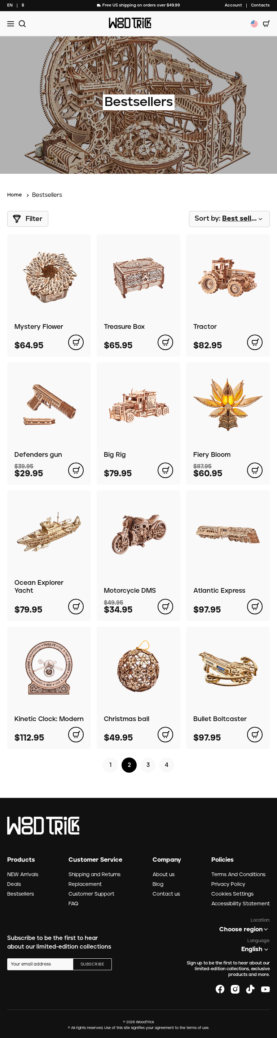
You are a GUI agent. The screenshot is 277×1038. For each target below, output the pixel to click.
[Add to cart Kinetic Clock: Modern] (76, 734)
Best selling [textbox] (242, 218)
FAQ (73, 903)
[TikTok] (250, 989)
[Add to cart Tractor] (255, 342)
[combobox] (10, 6)
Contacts (260, 5)
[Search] (21, 23)
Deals (14, 884)
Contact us (166, 894)
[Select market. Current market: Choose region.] (254, 23)
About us (164, 874)
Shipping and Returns (94, 874)
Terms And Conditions (238, 874)
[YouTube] (265, 989)
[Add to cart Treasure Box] (165, 342)
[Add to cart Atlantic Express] (255, 606)
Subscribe (92, 964)
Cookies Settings (232, 894)
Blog (158, 884)
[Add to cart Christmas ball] (165, 734)
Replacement (85, 884)
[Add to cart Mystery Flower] (76, 342)
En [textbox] (10, 5)
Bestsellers (20, 894)
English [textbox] (252, 949)
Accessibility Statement (240, 903)
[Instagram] (235, 989)
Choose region (241, 929)
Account (233, 5)
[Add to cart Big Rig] (165, 470)
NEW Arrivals (22, 874)
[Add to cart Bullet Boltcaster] (255, 734)
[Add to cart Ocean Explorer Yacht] (76, 606)
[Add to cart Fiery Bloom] (255, 470)
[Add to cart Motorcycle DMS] (165, 606)
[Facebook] (220, 989)
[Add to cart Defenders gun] (76, 470)
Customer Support (91, 894)
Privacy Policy (228, 884)
